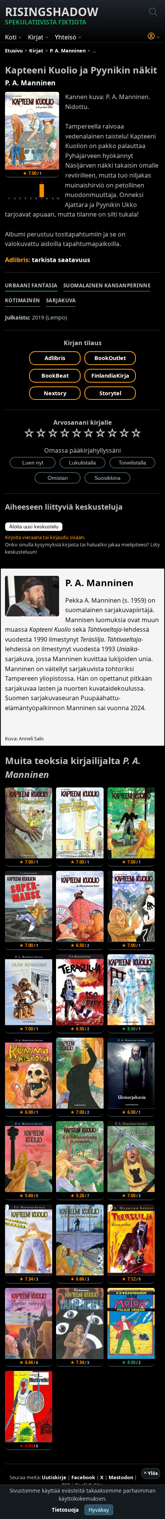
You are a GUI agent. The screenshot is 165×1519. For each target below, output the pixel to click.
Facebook (83, 1477)
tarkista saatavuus (61, 260)
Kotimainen (22, 300)
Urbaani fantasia (31, 285)
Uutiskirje (54, 1477)
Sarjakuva (61, 300)
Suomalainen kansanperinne (107, 285)
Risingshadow (51, 15)
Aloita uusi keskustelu (33, 527)
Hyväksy (99, 1510)
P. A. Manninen (30, 82)
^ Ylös (151, 1473)
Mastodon (121, 1477)
